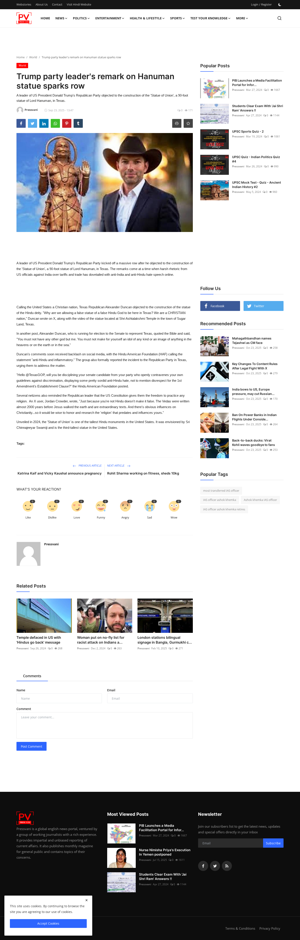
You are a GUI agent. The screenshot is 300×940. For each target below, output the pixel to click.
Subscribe (273, 843)
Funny (101, 517)
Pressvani (51, 544)
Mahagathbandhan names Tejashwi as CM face (251, 340)
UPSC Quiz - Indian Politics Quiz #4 (256, 159)
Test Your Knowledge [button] (209, 18)
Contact (57, 4)
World (33, 57)
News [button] (59, 18)
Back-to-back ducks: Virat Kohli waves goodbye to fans (253, 442)
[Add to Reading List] (188, 123)
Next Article (116, 465)
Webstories (23, 4)
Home (45, 18)
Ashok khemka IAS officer (260, 500)
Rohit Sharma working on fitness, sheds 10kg (143, 473)
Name (20, 690)
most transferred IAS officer (221, 491)
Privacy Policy (269, 928)
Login (254, 4)
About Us (42, 4)
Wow (174, 517)
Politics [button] (80, 18)
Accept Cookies (48, 923)
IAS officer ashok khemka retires (224, 509)
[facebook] (203, 866)
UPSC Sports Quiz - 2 (248, 131)
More (240, 18)
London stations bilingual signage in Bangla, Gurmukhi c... (164, 639)
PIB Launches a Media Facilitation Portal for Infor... (257, 82)
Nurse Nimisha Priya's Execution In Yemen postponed (164, 852)
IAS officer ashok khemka (219, 500)
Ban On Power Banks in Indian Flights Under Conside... (254, 417)
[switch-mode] (280, 4)
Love (77, 517)
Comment (23, 709)
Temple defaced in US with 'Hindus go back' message (38, 639)
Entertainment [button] (108, 18)
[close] (86, 900)
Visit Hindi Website (79, 4)
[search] (279, 18)
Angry (125, 517)
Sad (149, 517)
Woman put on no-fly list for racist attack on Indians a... (100, 639)
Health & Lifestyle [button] (146, 18)
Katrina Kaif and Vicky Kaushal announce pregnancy (60, 473)
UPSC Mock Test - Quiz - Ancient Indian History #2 (256, 185)
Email (111, 690)
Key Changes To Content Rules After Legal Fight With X (255, 366)
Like (28, 517)
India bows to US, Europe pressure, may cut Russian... (253, 391)
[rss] (227, 866)
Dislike (52, 517)
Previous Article (90, 465)
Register (266, 4)
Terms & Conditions (240, 928)
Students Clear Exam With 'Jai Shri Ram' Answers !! (257, 108)
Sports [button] (176, 18)
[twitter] (215, 866)
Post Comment (31, 746)
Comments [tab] (32, 676)
